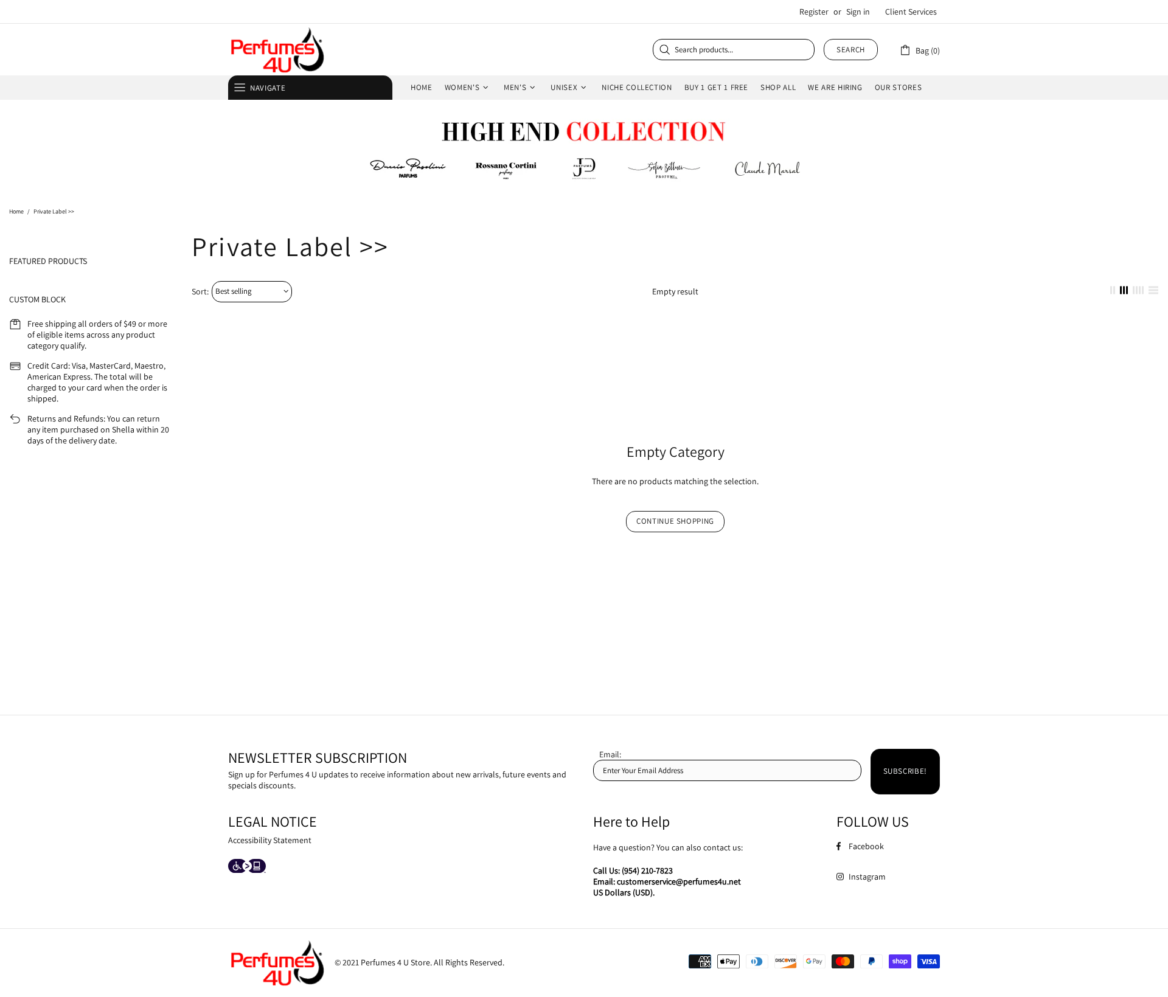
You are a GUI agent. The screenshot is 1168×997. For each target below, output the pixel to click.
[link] (919, 49)
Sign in (858, 11)
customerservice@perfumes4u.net (679, 881)
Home (16, 211)
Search (850, 49)
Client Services (911, 11)
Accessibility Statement (269, 840)
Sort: (200, 291)
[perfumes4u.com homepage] (276, 49)
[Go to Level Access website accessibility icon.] (247, 867)
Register (814, 11)
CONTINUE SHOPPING (675, 521)
